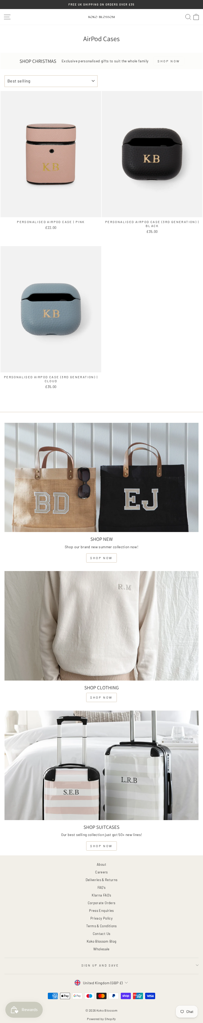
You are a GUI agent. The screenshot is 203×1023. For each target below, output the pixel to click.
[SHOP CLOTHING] (101, 626)
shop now (101, 558)
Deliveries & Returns (102, 880)
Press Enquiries (101, 910)
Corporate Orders (102, 903)
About (101, 864)
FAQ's (102, 887)
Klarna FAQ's (101, 895)
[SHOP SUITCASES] (101, 765)
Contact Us (101, 933)
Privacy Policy (101, 918)
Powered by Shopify (101, 1019)
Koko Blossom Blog (102, 941)
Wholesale (101, 949)
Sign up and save (100, 965)
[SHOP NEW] (101, 477)
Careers (101, 872)
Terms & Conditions (101, 926)
